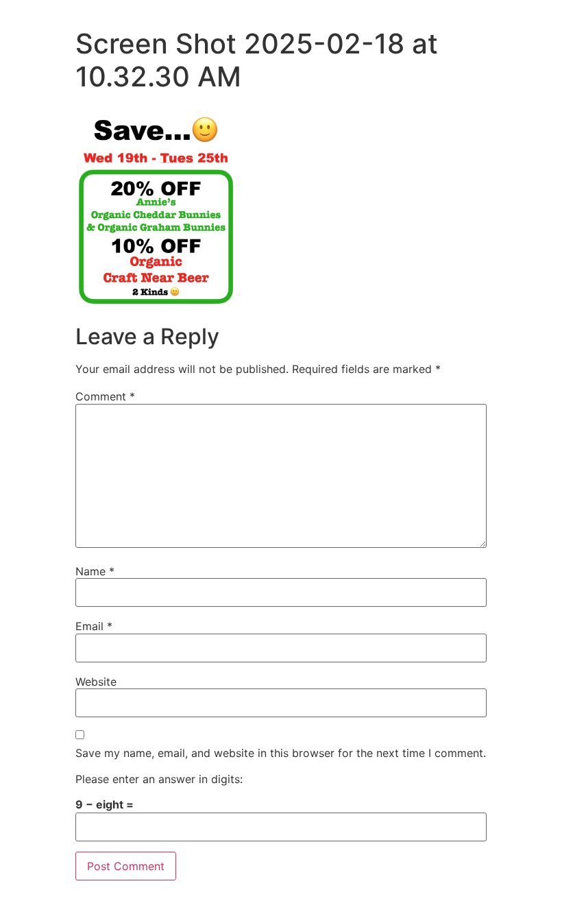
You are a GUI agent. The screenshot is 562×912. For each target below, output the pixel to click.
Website (96, 681)
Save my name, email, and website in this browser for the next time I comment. (280, 752)
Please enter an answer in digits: (159, 778)
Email (93, 626)
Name (94, 571)
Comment (105, 396)
